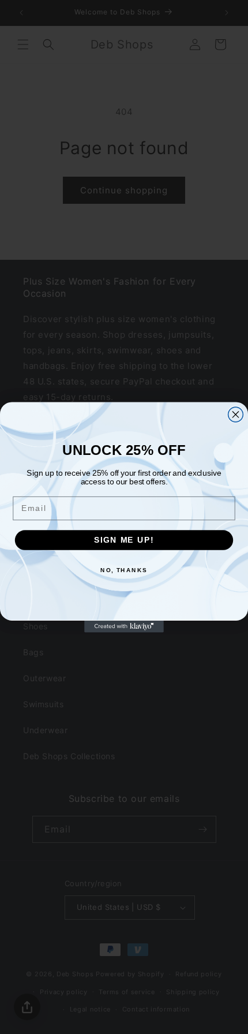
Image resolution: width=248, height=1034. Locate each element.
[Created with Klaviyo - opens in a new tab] (124, 626)
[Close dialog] (235, 414)
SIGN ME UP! (124, 539)
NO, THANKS (124, 569)
